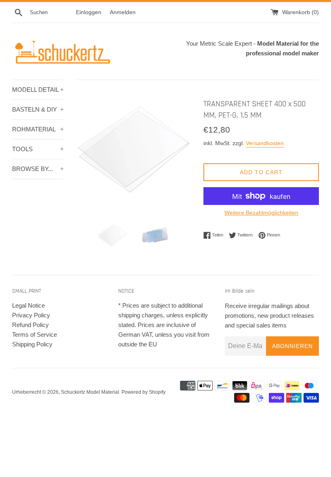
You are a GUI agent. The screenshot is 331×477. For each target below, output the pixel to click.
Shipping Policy (32, 344)
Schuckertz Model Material (90, 392)
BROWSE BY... (38, 168)
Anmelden (123, 12)
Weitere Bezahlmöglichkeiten (261, 212)
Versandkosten (265, 143)
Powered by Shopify (144, 392)
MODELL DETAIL (38, 89)
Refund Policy (30, 324)
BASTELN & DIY (38, 109)
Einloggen (88, 12)
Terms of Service (34, 334)
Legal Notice (28, 305)
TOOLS (38, 149)
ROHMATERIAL (38, 129)
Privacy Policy (31, 315)
